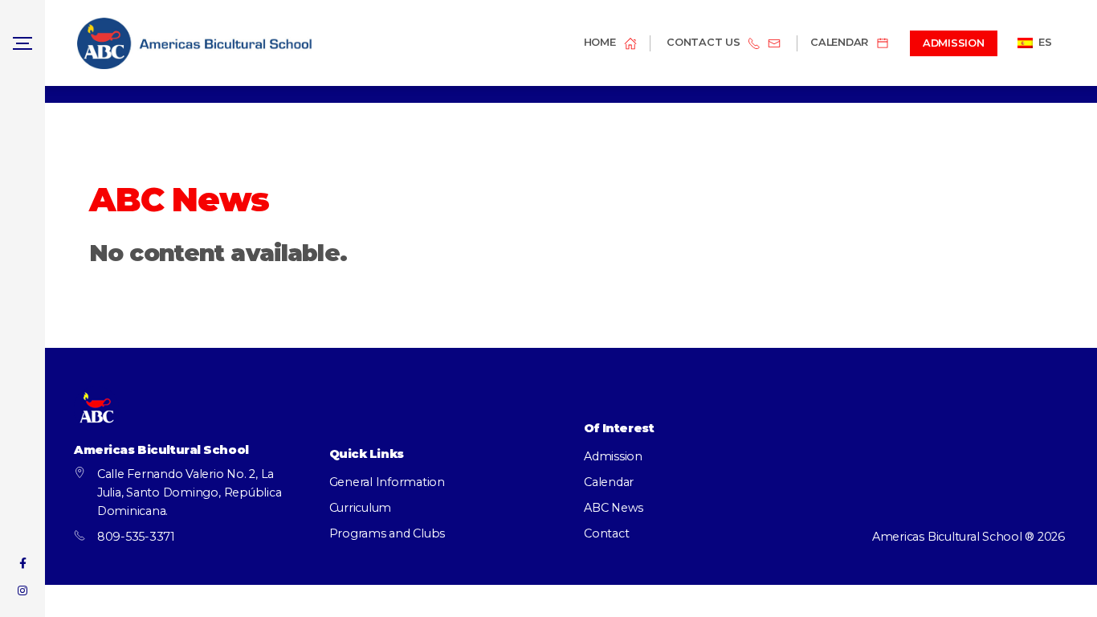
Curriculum (360, 508)
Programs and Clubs (387, 533)
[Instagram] (22, 590)
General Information (387, 482)
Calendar (609, 482)
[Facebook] (22, 563)
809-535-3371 (136, 536)
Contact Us (703, 43)
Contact (606, 533)
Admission (613, 456)
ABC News (613, 508)
